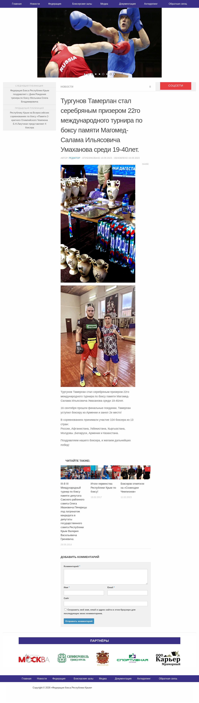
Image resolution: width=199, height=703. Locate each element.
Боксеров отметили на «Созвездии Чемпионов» (132, 487)
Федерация (54, 3)
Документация (127, 3)
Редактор (74, 158)
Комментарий (72, 566)
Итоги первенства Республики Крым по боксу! (103, 487)
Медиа (104, 3)
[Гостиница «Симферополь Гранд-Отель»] (73, 658)
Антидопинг (151, 3)
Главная (17, 3)
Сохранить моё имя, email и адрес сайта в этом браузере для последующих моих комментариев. (99, 611)
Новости (35, 3)
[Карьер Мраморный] (168, 658)
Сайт (66, 598)
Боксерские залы (82, 3)
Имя (66, 587)
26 (88, 469)
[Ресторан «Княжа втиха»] (103, 658)
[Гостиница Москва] (34, 658)
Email (111, 587)
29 (118, 469)
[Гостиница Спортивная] (132, 658)
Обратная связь (178, 3)
